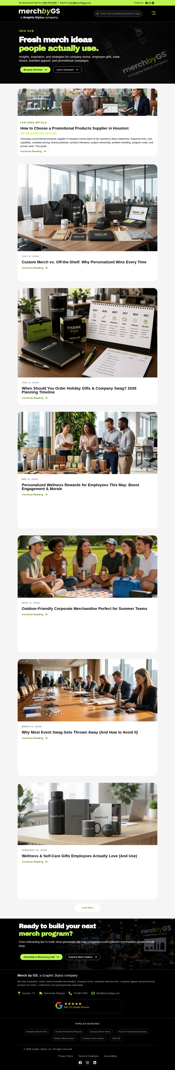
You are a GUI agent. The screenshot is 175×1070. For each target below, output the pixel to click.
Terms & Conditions (88, 1056)
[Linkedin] (153, 3)
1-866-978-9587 (49, 3)
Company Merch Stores (100, 1032)
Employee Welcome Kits (36, 1032)
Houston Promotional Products (68, 1032)
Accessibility (110, 1056)
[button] (153, 13)
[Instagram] (149, 3)
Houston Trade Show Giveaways (133, 1032)
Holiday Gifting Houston (64, 1038)
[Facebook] (146, 3)
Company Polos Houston (93, 1038)
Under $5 (116, 1038)
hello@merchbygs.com (80, 3)
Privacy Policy (65, 1056)
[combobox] (118, 14)
